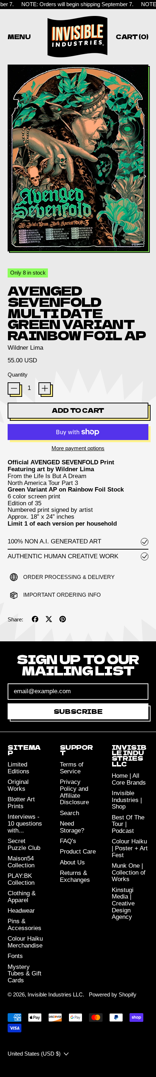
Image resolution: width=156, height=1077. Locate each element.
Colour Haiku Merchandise (25, 942)
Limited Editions (18, 768)
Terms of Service (71, 768)
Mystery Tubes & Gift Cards (24, 973)
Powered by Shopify (112, 994)
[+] (44, 388)
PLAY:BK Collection (21, 879)
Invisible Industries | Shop (127, 800)
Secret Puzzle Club (24, 844)
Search (69, 813)
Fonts (15, 956)
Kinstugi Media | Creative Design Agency (123, 904)
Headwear (21, 910)
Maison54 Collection (21, 862)
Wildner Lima (25, 347)
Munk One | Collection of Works (128, 872)
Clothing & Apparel (22, 897)
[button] (78, 159)
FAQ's (68, 841)
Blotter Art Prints (21, 803)
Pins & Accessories (24, 925)
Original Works (18, 785)
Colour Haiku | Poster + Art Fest (130, 848)
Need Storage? (72, 827)
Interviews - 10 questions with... (25, 823)
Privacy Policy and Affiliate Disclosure (74, 792)
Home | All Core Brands (129, 779)
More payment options (78, 448)
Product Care (78, 851)
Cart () (131, 38)
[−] (14, 388)
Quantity (18, 375)
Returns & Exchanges (75, 876)
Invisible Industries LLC (55, 994)
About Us (72, 862)
